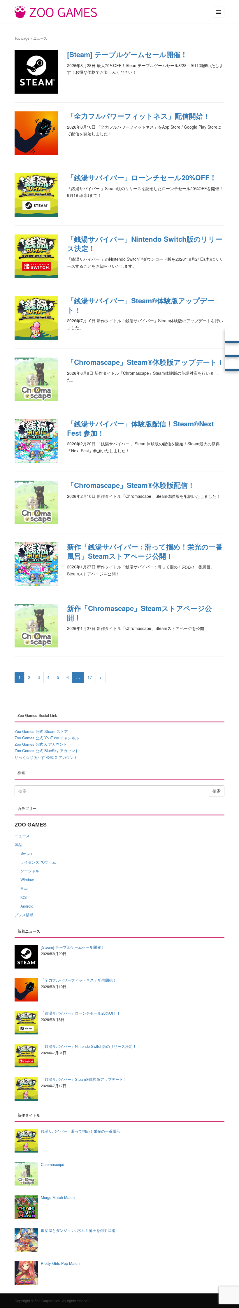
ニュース (22, 835)
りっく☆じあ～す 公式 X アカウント (46, 757)
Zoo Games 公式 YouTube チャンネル (47, 737)
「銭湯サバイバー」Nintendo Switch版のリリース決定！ (144, 243)
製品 (18, 844)
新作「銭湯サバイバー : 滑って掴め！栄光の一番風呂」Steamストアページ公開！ (145, 551)
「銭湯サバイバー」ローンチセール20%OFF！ (142, 177)
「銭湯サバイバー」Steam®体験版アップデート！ (140, 304)
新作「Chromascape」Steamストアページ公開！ (139, 612)
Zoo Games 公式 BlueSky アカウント (47, 750)
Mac (24, 888)
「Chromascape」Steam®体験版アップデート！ (145, 362)
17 (89, 677)
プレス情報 (24, 914)
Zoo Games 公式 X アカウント (41, 744)
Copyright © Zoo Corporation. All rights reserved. (53, 1300)
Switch (26, 853)
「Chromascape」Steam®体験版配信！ (131, 485)
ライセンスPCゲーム (38, 862)
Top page (22, 38)
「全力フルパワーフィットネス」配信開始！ (138, 116)
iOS (23, 897)
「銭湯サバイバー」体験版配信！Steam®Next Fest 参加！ (140, 428)
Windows (28, 879)
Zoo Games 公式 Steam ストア (41, 731)
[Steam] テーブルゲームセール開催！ (127, 54)
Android (26, 906)
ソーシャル (29, 870)
